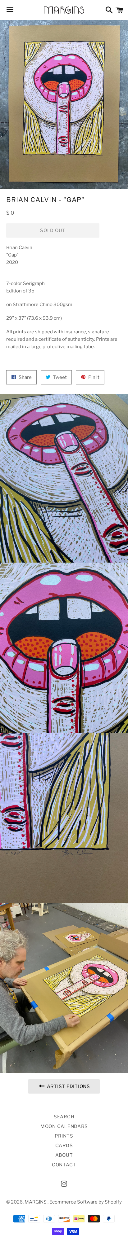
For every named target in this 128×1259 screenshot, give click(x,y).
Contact (64, 1165)
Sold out (53, 230)
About (64, 1155)
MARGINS (36, 1202)
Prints (64, 1136)
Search (64, 1117)
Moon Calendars (64, 1126)
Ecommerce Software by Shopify (85, 1202)
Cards (64, 1145)
